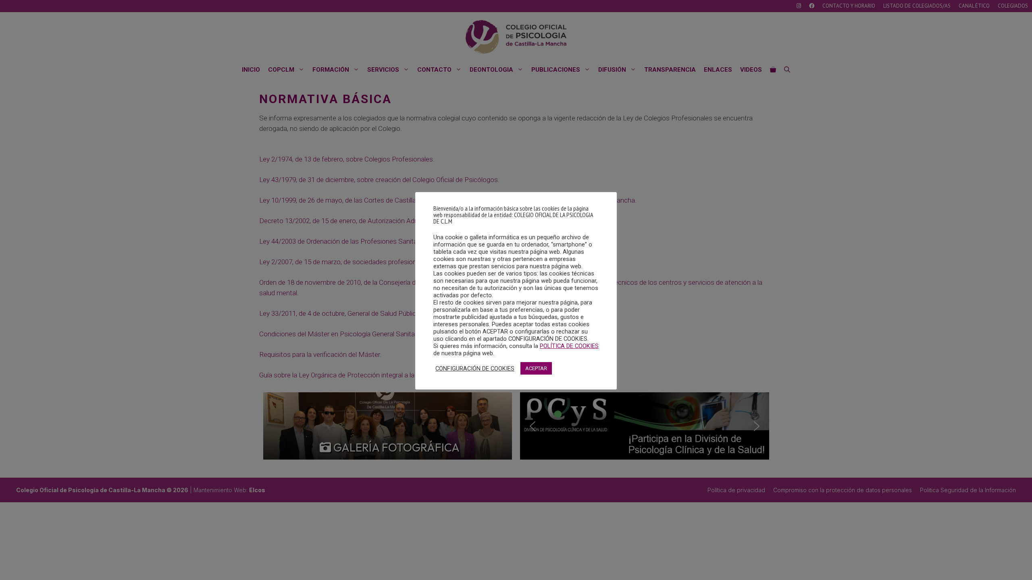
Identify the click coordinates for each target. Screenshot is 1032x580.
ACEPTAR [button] (536, 368)
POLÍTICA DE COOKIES (569, 346)
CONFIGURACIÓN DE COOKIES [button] (474, 368)
